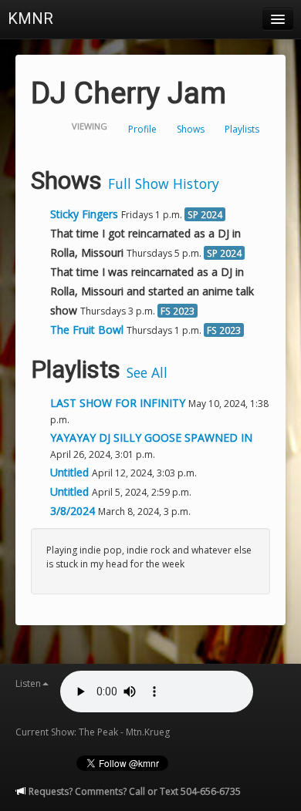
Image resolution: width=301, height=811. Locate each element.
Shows (191, 129)
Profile (142, 129)
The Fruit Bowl (86, 329)
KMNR (30, 18)
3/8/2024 (74, 510)
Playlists (242, 129)
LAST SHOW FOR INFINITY (119, 402)
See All (147, 372)
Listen (28, 683)
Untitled (71, 472)
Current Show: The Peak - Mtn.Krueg (92, 732)
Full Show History (163, 183)
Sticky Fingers (84, 214)
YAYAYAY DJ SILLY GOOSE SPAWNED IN (151, 437)
